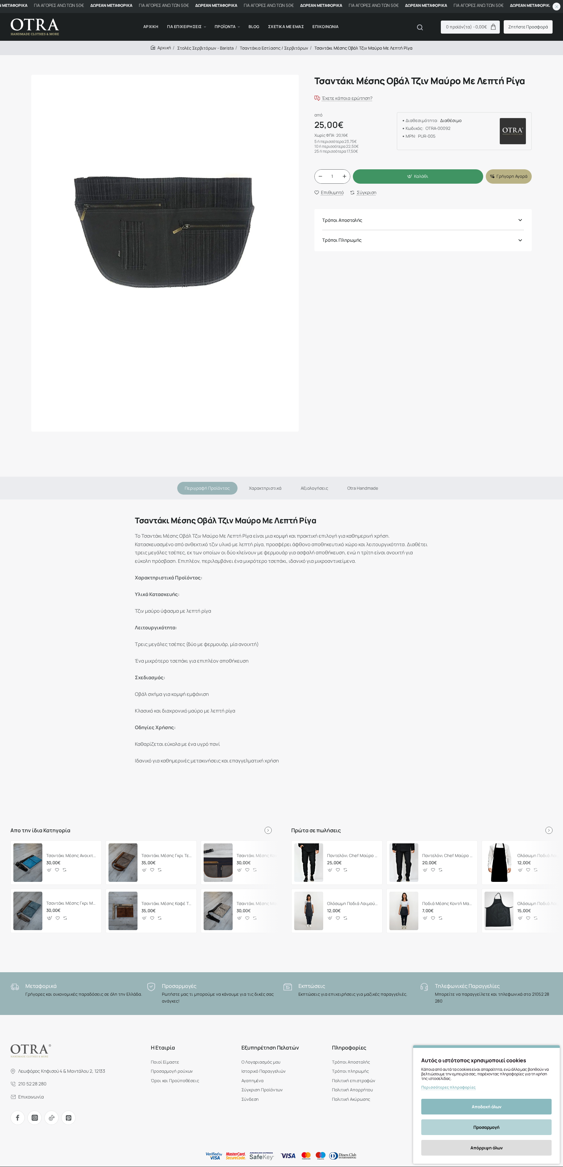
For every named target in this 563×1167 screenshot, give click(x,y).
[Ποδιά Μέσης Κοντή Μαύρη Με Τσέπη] (403, 911)
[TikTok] (51, 1118)
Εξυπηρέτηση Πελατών (270, 1047)
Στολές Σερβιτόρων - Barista (205, 48)
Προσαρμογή (486, 1127)
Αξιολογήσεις (314, 488)
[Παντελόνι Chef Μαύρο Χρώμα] (403, 862)
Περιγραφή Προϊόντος (207, 488)
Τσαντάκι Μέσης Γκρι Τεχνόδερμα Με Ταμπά (167, 855)
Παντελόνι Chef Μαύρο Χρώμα (447, 855)
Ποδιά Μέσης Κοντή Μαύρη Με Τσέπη (447, 903)
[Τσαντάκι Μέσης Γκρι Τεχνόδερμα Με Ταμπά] (122, 862)
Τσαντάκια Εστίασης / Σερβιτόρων (274, 48)
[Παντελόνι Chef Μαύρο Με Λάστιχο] (308, 862)
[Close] (556, 6)
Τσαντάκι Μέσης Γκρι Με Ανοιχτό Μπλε (71, 903)
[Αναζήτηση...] (419, 27)
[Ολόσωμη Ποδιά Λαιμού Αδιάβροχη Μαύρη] (498, 911)
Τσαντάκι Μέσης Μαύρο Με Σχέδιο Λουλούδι (262, 903)
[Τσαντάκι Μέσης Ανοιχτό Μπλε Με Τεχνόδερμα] (27, 862)
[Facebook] (17, 1118)
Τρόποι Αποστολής (342, 220)
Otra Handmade (362, 488)
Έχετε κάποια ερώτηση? (347, 98)
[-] (320, 176)
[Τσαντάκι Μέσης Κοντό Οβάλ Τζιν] (218, 862)
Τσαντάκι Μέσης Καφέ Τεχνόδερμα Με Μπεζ (167, 903)
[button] (418, 176)
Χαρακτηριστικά (265, 488)
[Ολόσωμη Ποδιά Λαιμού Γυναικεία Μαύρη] (308, 911)
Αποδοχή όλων (486, 1107)
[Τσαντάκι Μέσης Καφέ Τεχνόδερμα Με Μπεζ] (122, 911)
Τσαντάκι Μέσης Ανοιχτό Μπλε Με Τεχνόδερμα (71, 855)
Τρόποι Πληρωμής (342, 240)
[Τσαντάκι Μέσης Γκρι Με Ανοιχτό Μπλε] (27, 911)
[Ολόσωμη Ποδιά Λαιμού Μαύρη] (498, 862)
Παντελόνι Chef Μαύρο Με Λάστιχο (352, 855)
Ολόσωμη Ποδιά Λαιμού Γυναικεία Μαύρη (352, 903)
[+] (344, 176)
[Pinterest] (68, 1118)
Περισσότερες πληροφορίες (448, 1087)
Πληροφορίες (349, 1047)
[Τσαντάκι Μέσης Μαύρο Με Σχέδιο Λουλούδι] (218, 911)
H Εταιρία (163, 1047)
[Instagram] (34, 1118)
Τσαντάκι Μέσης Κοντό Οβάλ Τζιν (262, 855)
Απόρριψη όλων (486, 1148)
